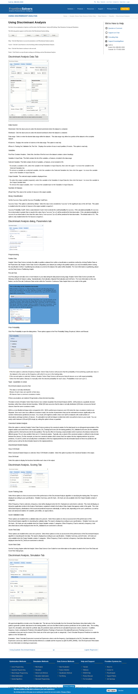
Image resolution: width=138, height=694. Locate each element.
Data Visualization (64, 667)
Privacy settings (69, 686)
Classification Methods (65, 673)
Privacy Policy (86, 687)
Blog (98, 2)
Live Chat (109, 2)
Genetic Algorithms (17, 679)
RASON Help (87, 673)
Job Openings (111, 679)
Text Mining (62, 676)
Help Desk (122, 2)
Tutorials (85, 667)
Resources (90, 9)
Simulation (38, 670)
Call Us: (11, 2)
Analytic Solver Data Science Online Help (83, 16)
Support (100, 9)
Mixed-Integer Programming (20, 673)
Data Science (102, 16)
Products (80, 9)
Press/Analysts (111, 673)
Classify (111, 16)
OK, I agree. (111, 690)
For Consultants (87, 679)
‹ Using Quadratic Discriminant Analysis (22, 650)
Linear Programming (17, 667)
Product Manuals (88, 676)
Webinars (85, 670)
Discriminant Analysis (123, 16)
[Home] (20, 9)
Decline (120, 690)
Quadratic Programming (18, 670)
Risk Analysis (39, 667)
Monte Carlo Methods (41, 673)
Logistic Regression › (91, 650)
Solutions (70, 9)
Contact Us (116, 2)
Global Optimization (17, 676)
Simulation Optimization (42, 676)
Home (65, 16)
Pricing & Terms (112, 9)
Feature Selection (64, 670)
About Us (109, 667)
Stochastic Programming (42, 679)
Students (103, 2)
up (53, 650)
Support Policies (111, 676)
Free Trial (125, 9)
